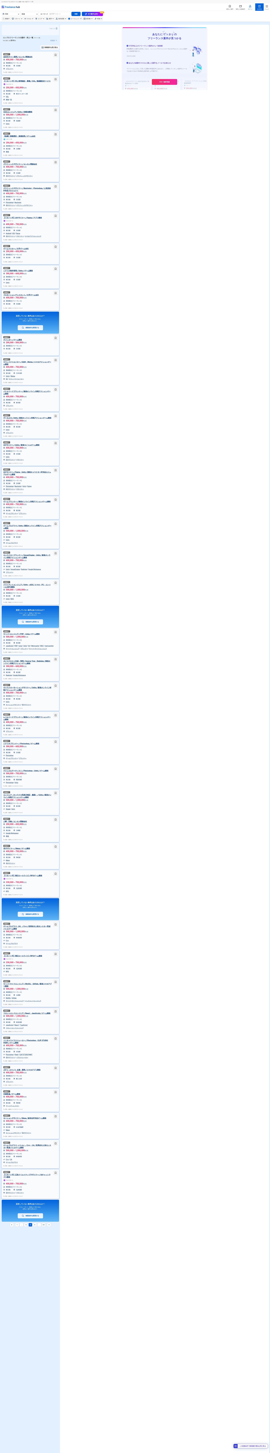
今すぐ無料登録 (164, 82)
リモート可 (9, 139)
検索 (76, 14)
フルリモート (9, 84)
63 (44, 1225)
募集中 (7, 19)
